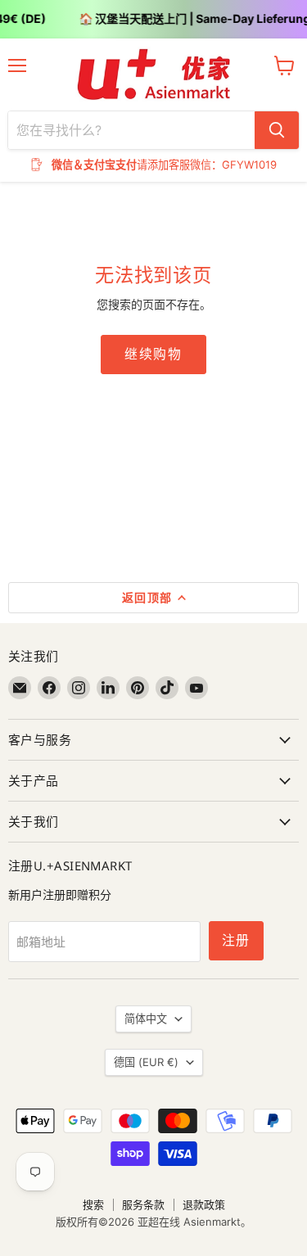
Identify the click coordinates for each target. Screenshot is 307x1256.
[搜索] (277, 130)
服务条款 (143, 1204)
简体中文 (145, 1018)
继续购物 (153, 354)
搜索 (93, 1204)
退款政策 (204, 1204)
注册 (236, 940)
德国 (146, 1062)
